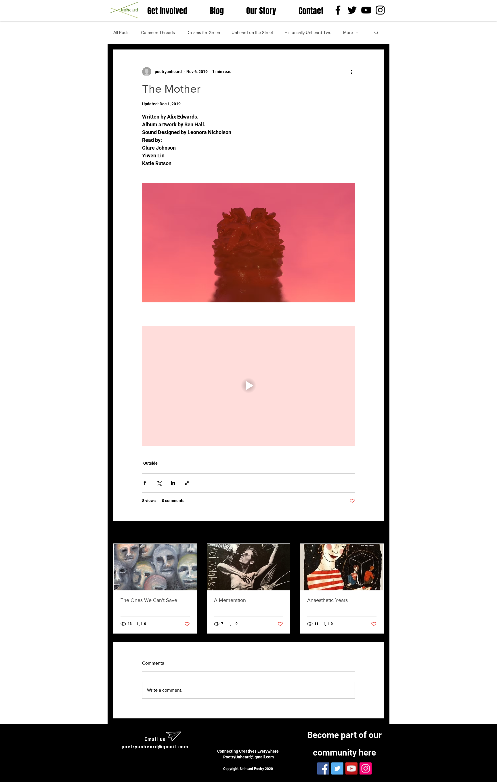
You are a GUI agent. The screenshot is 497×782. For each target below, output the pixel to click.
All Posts (121, 32)
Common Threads (158, 32)
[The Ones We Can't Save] (155, 567)
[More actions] (351, 71)
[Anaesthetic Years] (341, 567)
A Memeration (230, 600)
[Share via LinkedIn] (173, 483)
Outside (150, 463)
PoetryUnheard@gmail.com (248, 757)
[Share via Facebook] (145, 483)
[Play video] (248, 385)
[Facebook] (338, 10)
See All (377, 533)
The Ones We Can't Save (149, 600)
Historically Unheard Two (308, 32)
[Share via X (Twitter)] (159, 483)
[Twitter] (352, 10)
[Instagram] (380, 10)
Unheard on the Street (252, 32)
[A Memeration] (248, 567)
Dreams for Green (203, 32)
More (348, 32)
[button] (376, 32)
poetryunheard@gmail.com (155, 746)
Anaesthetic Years (327, 600)
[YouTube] (366, 10)
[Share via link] (187, 483)
